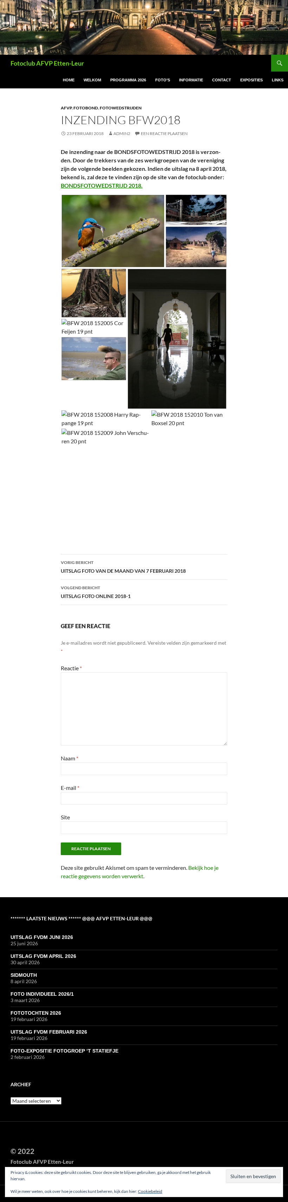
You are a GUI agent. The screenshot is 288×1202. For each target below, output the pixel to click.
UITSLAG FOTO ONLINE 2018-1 (96, 592)
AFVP (66, 107)
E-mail (70, 787)
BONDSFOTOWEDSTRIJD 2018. (102, 185)
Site (65, 817)
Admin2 (121, 133)
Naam (69, 758)
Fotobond (85, 107)
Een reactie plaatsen (164, 133)
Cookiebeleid (150, 1191)
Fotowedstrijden (121, 107)
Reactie (71, 668)
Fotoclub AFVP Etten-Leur (47, 63)
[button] (113, 231)
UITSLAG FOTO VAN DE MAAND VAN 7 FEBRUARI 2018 (123, 567)
